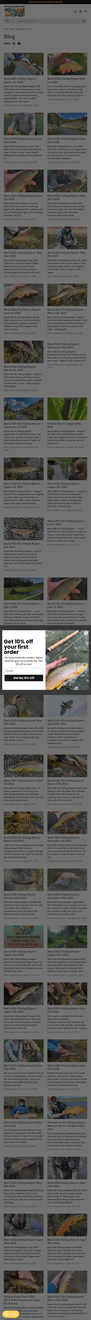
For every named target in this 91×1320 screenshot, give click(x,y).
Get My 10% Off (24, 678)
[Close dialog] (86, 633)
